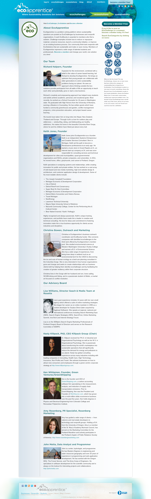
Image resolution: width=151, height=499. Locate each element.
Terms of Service (25, 494)
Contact (67, 493)
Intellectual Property (45, 494)
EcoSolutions (62, 23)
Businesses (25, 493)
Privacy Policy (35, 494)
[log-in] (46, 2)
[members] (101, 2)
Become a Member (76, 23)
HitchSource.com (76, 394)
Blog (61, 493)
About (56, 493)
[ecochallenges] (57, 2)
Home (50, 493)
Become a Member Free (116, 24)
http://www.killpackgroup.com (62, 365)
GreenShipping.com (69, 381)
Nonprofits (35, 493)
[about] (89, 2)
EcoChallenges (52, 23)
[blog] (81, 2)
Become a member (61, 52)
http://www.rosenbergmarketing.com (65, 437)
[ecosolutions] (71, 2)
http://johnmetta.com (51, 468)
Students (43, 493)
